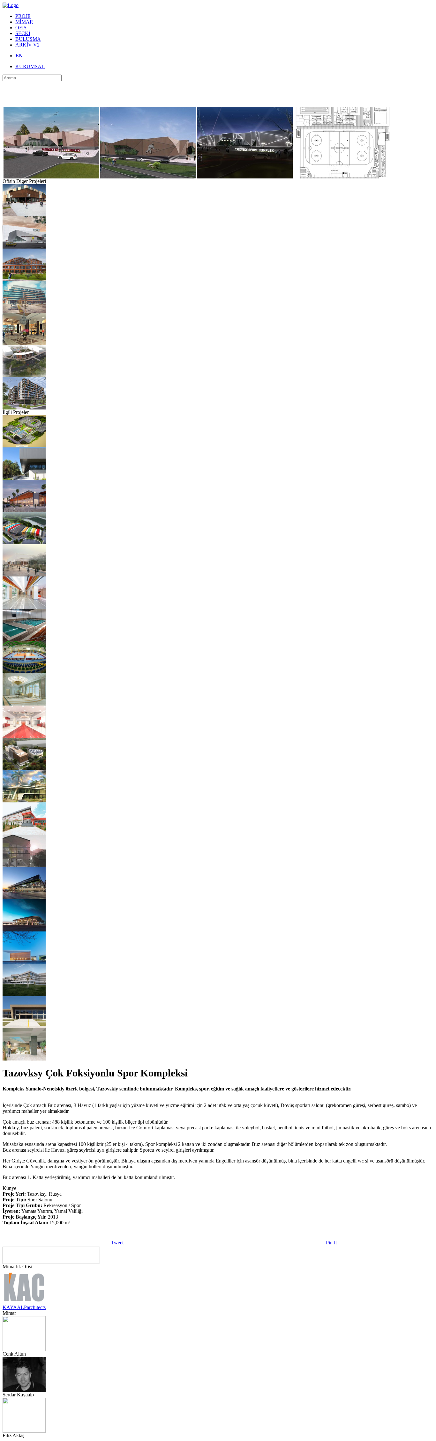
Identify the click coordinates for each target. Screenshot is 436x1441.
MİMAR (24, 22)
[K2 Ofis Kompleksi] (24, 311)
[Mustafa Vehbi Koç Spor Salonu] (24, 962)
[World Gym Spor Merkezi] (24, 542)
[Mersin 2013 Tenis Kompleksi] (24, 671)
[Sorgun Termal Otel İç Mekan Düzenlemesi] (24, 343)
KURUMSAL (30, 66)
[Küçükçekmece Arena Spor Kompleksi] (24, 574)
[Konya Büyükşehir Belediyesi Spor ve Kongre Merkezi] (24, 929)
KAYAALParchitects (24, 1307)
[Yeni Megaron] (24, 768)
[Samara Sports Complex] (24, 445)
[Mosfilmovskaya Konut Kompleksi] (24, 407)
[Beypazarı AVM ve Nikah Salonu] (24, 214)
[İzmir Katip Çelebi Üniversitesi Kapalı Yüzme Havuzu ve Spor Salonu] (24, 639)
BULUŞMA (28, 39)
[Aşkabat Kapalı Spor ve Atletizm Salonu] (24, 736)
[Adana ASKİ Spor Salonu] (24, 800)
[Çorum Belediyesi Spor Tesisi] (24, 833)
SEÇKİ (22, 33)
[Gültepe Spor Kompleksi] (24, 897)
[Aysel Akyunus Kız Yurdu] (24, 375)
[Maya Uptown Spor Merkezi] (24, 1058)
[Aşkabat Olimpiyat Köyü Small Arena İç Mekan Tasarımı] (24, 607)
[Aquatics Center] (24, 703)
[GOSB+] (24, 865)
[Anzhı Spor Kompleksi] (24, 247)
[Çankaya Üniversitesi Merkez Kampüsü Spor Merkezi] (24, 994)
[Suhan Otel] (24, 279)
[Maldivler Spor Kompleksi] (24, 510)
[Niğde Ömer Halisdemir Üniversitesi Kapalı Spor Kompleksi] (24, 1026)
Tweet (117, 1242)
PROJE (23, 16)
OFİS (20, 27)
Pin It (331, 1242)
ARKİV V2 (27, 44)
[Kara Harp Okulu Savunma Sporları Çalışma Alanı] (24, 478)
